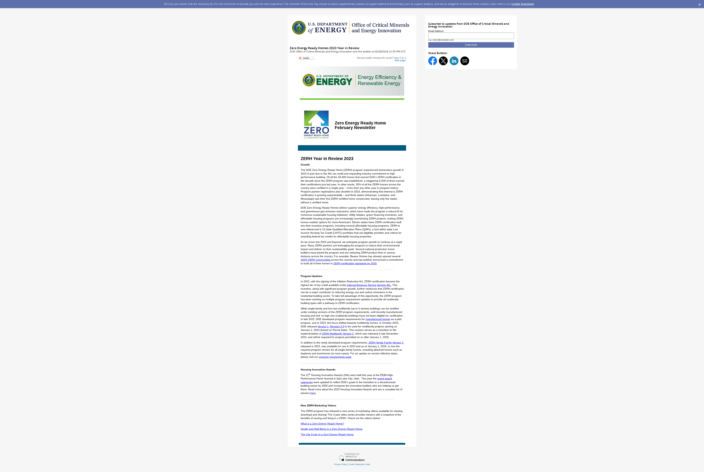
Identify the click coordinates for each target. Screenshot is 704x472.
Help (368, 464)
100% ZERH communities (316, 259)
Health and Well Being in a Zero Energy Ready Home (331, 428)
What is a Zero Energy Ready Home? (322, 423)
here (313, 393)
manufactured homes (378, 319)
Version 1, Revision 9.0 (331, 326)
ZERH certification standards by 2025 (355, 263)
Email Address (436, 31)
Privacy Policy (340, 464)
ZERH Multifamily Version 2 (338, 333)
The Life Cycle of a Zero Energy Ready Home (327, 434)
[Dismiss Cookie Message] (699, 3)
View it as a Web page (400, 59)
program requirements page (335, 356)
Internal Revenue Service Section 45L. (369, 285)
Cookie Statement (522, 4)
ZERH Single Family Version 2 (385, 342)
